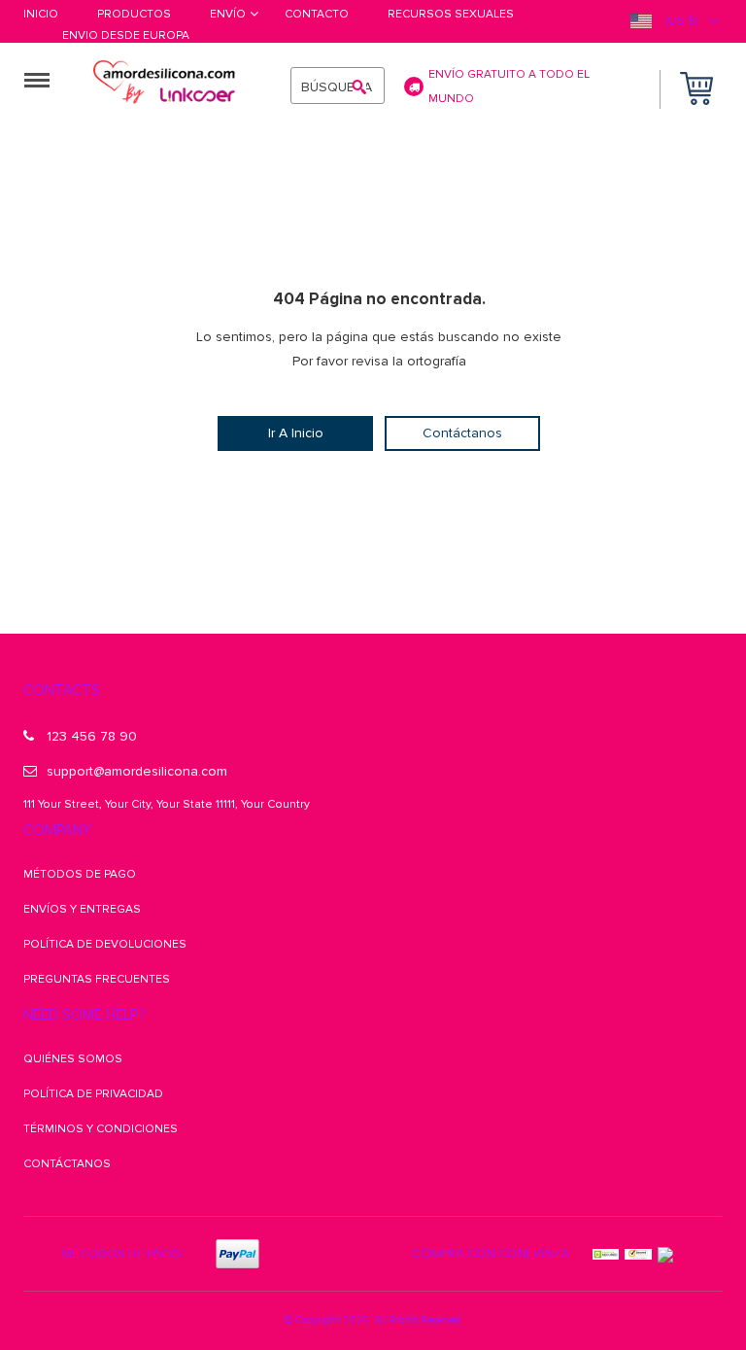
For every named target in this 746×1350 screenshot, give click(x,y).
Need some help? (84, 1014)
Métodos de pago (79, 874)
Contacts (61, 690)
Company (57, 830)
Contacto (317, 15)
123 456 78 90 (92, 736)
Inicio (40, 15)
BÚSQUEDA (336, 87)
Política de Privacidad (93, 1094)
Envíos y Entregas (82, 909)
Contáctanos (462, 433)
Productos (134, 15)
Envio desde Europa (125, 36)
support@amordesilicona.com (137, 771)
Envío (228, 15)
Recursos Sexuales (451, 15)
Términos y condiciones (100, 1129)
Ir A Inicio (295, 433)
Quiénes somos (72, 1059)
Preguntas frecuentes (96, 979)
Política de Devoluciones (104, 944)
